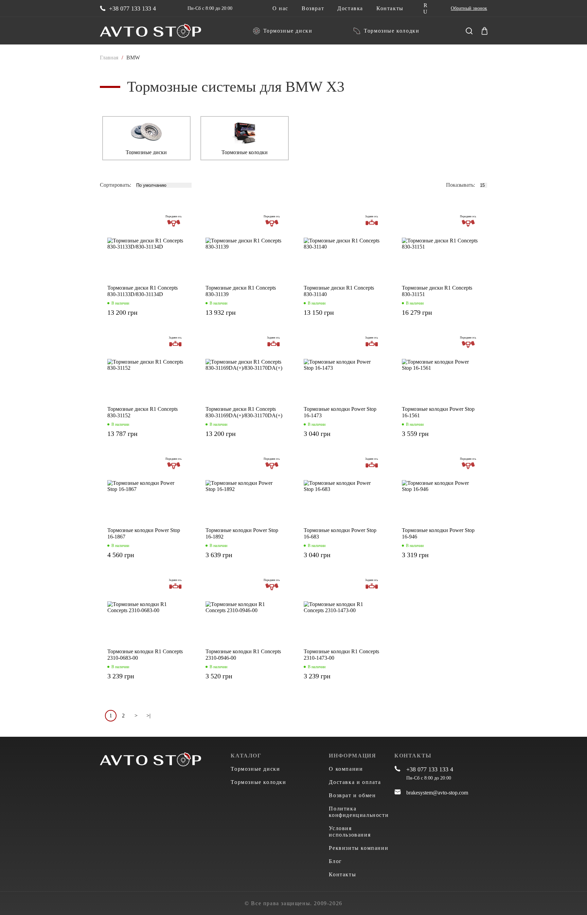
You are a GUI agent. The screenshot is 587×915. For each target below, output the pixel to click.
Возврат (313, 8)
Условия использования (350, 831)
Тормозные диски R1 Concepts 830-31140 (339, 291)
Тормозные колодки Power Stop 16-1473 (340, 412)
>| (148, 715)
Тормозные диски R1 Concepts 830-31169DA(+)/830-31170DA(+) (244, 412)
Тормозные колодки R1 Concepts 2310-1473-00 (341, 654)
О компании (346, 769)
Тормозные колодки (391, 31)
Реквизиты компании (358, 848)
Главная (109, 57)
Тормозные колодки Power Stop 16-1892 (242, 533)
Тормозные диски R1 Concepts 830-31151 (437, 291)
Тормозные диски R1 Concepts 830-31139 (241, 291)
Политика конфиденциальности (359, 812)
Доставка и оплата (355, 782)
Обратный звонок (469, 8)
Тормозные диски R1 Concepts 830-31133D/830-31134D (142, 291)
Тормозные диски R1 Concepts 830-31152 (142, 412)
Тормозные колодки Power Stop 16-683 (340, 533)
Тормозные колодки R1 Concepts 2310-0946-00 (243, 654)
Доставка (350, 8)
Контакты (390, 8)
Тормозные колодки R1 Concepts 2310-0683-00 (145, 654)
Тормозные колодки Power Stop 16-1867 (143, 533)
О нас (280, 8)
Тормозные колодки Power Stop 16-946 (438, 533)
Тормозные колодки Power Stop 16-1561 (438, 412)
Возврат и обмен (352, 795)
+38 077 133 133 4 (132, 8)
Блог (335, 861)
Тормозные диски (288, 31)
